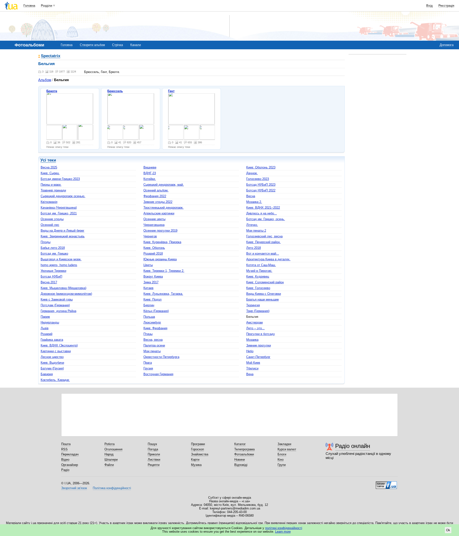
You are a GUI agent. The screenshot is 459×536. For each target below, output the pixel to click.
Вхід (429, 5)
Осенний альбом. (156, 190)
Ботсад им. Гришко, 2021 (59, 213)
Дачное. (252, 173)
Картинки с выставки (56, 351)
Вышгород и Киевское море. (61, 259)
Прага (147, 362)
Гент (171, 91)
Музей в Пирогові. (259, 271)
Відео (65, 459)
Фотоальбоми (244, 454)
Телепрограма (244, 449)
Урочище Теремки (53, 271)
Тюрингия (253, 305)
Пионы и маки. (51, 184)
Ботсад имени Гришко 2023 (60, 179)
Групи (282, 465)
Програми (198, 444)
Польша (149, 316)
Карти (195, 459)
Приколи (154, 454)
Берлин (148, 305)
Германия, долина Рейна (58, 311)
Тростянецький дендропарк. (163, 207)
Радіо (65, 470)
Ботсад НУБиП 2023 (260, 184)
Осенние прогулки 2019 (160, 230)
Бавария (47, 374)
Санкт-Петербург (258, 357)
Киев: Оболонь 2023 (260, 167)
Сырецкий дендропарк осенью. (63, 196)
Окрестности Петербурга (161, 357)
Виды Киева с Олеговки (263, 294)
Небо (249, 351)
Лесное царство (52, 357)
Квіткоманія (49, 202)
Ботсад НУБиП (51, 276)
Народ (109, 454)
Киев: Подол (152, 299)
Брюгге (51, 91)
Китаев (148, 288)
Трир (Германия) (257, 311)
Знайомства (199, 454)
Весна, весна (153, 339)
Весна (250, 196)
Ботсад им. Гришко (54, 253)
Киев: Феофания (155, 328)
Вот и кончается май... (262, 253)
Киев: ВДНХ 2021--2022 (263, 207)
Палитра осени (154, 345)
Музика (196, 465)
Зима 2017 (150, 282)
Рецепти (153, 465)
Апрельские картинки (158, 213)
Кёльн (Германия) (156, 311)
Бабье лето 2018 (53, 248)
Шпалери (111, 459)
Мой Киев (253, 362)
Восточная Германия (158, 374)
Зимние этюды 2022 (157, 202)
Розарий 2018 (153, 253)
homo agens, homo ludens (59, 265)
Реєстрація (446, 5)
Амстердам (254, 322)
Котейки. (149, 179)
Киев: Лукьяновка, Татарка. (163, 294)
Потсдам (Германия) (55, 305)
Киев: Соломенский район (265, 282)
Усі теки (48, 160)
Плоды (45, 242)
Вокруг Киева (153, 276)
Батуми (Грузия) (52, 368)
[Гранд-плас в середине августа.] (130, 108)
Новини (239, 459)
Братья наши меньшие (262, 299)
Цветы (148, 265)
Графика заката (52, 339)
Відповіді (240, 465)
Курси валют (287, 449)
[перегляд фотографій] (69, 108)
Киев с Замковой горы (57, 299)
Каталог (240, 444)
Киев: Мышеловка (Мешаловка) (63, 288)
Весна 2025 (49, 167)
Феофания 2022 (154, 196)
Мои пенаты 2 (256, 230)
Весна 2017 (49, 282)
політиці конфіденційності (283, 528)
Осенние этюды (52, 219)
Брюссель (115, 91)
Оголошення (113, 449)
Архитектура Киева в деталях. (268, 259)
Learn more (283, 531)
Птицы (148, 334)
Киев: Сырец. (50, 173)
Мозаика (252, 339)
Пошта (66, 444)
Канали (135, 45)
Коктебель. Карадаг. (55, 380)
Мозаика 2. (254, 202)
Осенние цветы (154, 219)
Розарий (46, 334)
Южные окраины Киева (160, 259)
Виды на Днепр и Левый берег (62, 230)
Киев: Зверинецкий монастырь (63, 236)
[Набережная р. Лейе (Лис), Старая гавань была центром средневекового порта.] (191, 108)
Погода (153, 449)
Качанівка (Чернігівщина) (59, 207)
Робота (109, 444)
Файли (109, 465)
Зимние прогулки (258, 345)
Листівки (154, 459)
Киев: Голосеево (258, 288)
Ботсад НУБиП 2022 (260, 190)
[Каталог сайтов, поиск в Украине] (386, 483)
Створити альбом (92, 45)
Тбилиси (252, 368)
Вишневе (149, 167)
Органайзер (69, 465)
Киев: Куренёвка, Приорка (162, 242)
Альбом (44, 80)
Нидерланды (50, 322)
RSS (64, 449)
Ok (448, 530)
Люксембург (152, 322)
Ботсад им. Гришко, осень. (265, 219)
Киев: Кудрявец (257, 276)
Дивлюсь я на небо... (261, 213)
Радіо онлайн (352, 446)
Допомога (447, 45)
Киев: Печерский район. (263, 242)
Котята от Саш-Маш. (261, 265)
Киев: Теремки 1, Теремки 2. (163, 271)
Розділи (46, 5)
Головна (29, 5)
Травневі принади (53, 190)
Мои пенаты (152, 351)
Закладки (284, 444)
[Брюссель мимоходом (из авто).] (115, 132)
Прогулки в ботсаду (260, 334)
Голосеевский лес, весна (264, 236)
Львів (45, 328)
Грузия (148, 368)
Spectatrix (50, 56)
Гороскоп (197, 449)
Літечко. (252, 225)
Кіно (281, 459)
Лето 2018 (253, 248)
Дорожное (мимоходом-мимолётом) (66, 294)
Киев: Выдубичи (52, 362)
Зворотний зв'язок (74, 488)
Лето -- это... (255, 328)
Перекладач (70, 454)
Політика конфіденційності (112, 488)
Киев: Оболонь (154, 248)
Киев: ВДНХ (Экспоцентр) (59, 345)
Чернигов (150, 236)
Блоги (282, 454)
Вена (249, 374)
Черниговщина (153, 225)
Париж (45, 316)
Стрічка (117, 45)
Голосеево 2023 (257, 179)
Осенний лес (50, 225)
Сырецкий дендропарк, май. (163, 184)
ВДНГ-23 (149, 173)
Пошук (152, 444)
